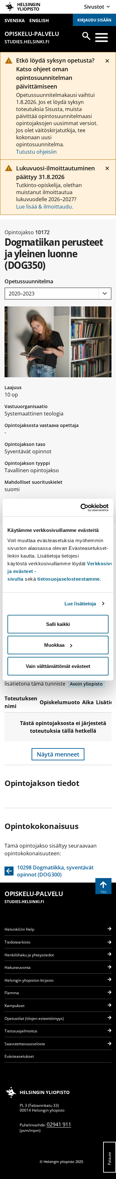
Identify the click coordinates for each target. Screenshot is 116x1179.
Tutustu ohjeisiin (36, 151)
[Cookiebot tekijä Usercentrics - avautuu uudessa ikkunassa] (82, 507)
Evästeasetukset (19, 1056)
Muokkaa (54, 645)
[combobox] (58, 293)
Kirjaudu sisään (94, 20)
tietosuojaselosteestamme (68, 578)
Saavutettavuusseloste (25, 1044)
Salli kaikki (58, 624)
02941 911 (59, 1124)
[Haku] (86, 36)
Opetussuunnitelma (29, 281)
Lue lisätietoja (80, 603)
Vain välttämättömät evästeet (58, 666)
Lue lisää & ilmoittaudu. (44, 206)
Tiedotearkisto (17, 942)
